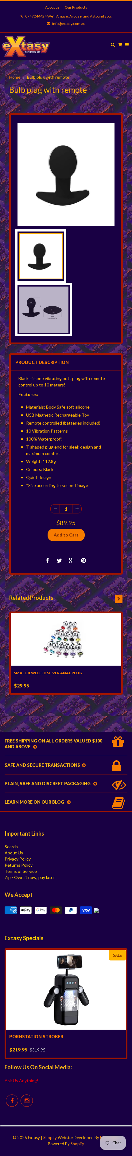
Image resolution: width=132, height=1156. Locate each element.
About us (52, 7)
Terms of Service (21, 871)
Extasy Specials (24, 938)
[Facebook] (12, 1101)
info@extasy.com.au (68, 23)
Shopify (50, 1137)
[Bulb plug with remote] (66, 174)
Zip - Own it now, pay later (30, 877)
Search (11, 846)
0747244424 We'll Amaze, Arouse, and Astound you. (68, 16)
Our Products (76, 7)
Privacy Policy (18, 858)
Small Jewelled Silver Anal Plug (48, 673)
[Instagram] (27, 1101)
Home (15, 77)
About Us (14, 852)
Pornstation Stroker (36, 1036)
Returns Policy (19, 865)
